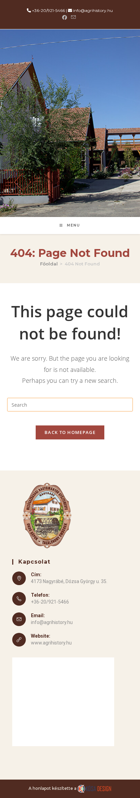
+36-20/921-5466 (48, 10)
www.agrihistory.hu (51, 642)
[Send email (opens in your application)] (73, 17)
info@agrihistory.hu (93, 10)
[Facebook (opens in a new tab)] (65, 17)
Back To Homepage (70, 432)
